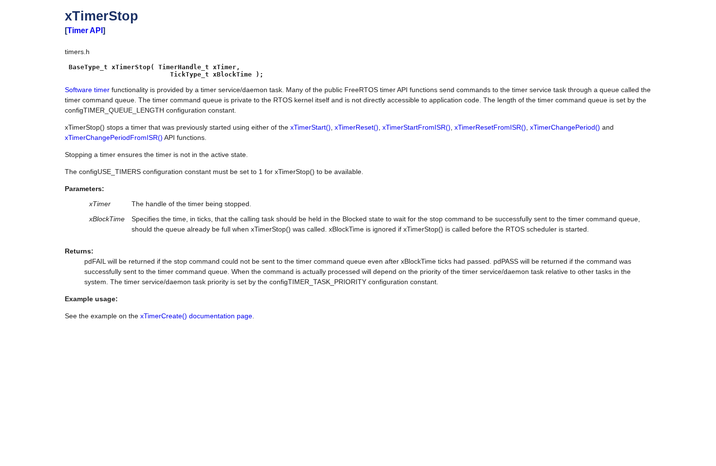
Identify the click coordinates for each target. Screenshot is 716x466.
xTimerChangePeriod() (565, 127)
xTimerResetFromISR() (490, 127)
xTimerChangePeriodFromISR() (114, 137)
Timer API (85, 30)
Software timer (87, 90)
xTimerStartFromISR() (416, 127)
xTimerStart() (310, 127)
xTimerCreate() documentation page (196, 316)
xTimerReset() (356, 127)
